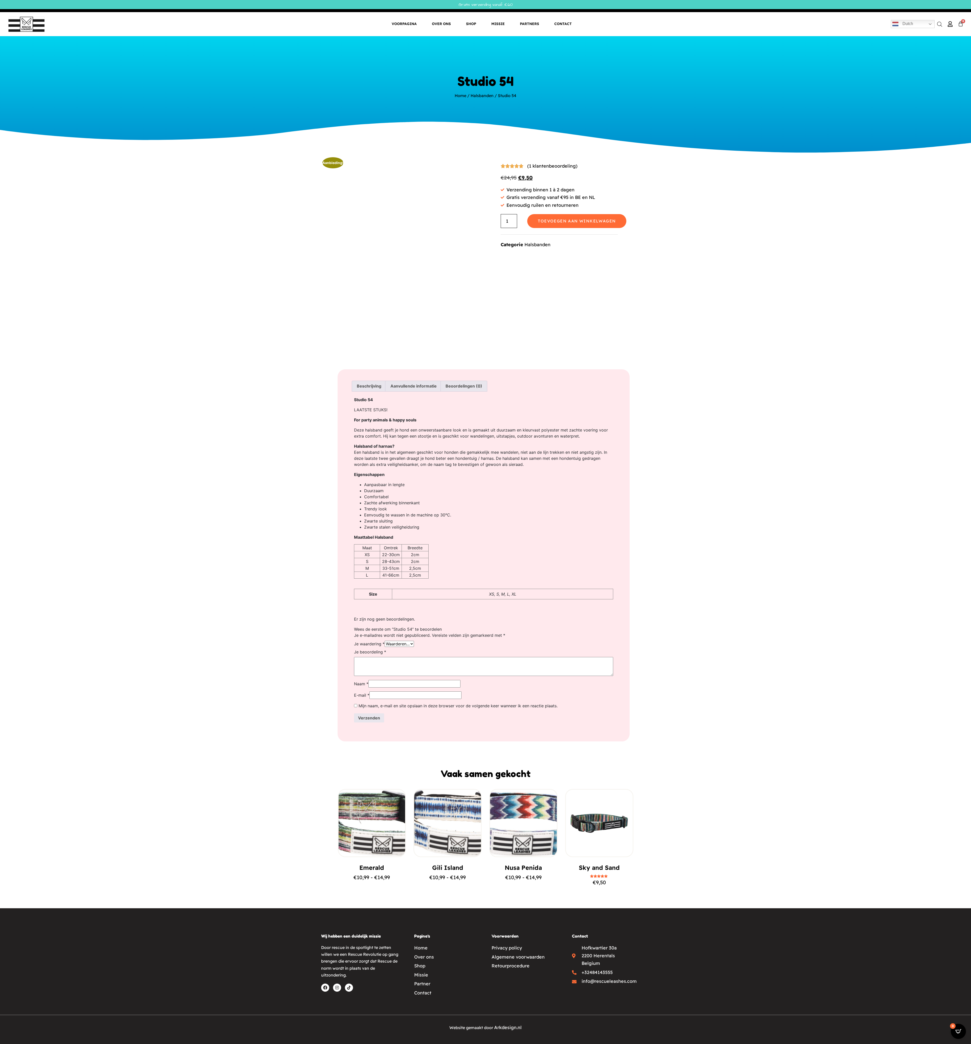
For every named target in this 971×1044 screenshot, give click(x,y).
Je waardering (369, 643)
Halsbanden (482, 95)
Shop (471, 23)
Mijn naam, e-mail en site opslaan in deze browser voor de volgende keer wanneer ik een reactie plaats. (458, 705)
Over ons (441, 23)
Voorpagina (404, 23)
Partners (529, 23)
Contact (563, 23)
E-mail (361, 695)
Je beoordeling (370, 651)
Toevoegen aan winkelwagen (577, 220)
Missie (498, 23)
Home (460, 95)
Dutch (907, 24)
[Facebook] (325, 988)
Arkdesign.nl (508, 1027)
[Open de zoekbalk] (939, 23)
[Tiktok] (349, 988)
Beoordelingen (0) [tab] (464, 386)
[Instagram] (337, 988)
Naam (361, 683)
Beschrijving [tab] (369, 386)
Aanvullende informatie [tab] (413, 386)
